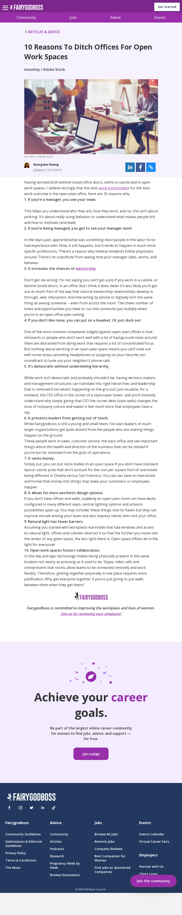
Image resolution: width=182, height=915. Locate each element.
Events (159, 17)
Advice (115, 17)
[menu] (6, 4)
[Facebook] (9, 807)
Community (26, 17)
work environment (114, 188)
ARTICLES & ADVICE (44, 32)
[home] (26, 8)
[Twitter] (31, 807)
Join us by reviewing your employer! (91, 613)
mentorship (85, 268)
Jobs (73, 17)
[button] (130, 167)
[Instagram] (20, 807)
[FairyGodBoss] (31, 797)
